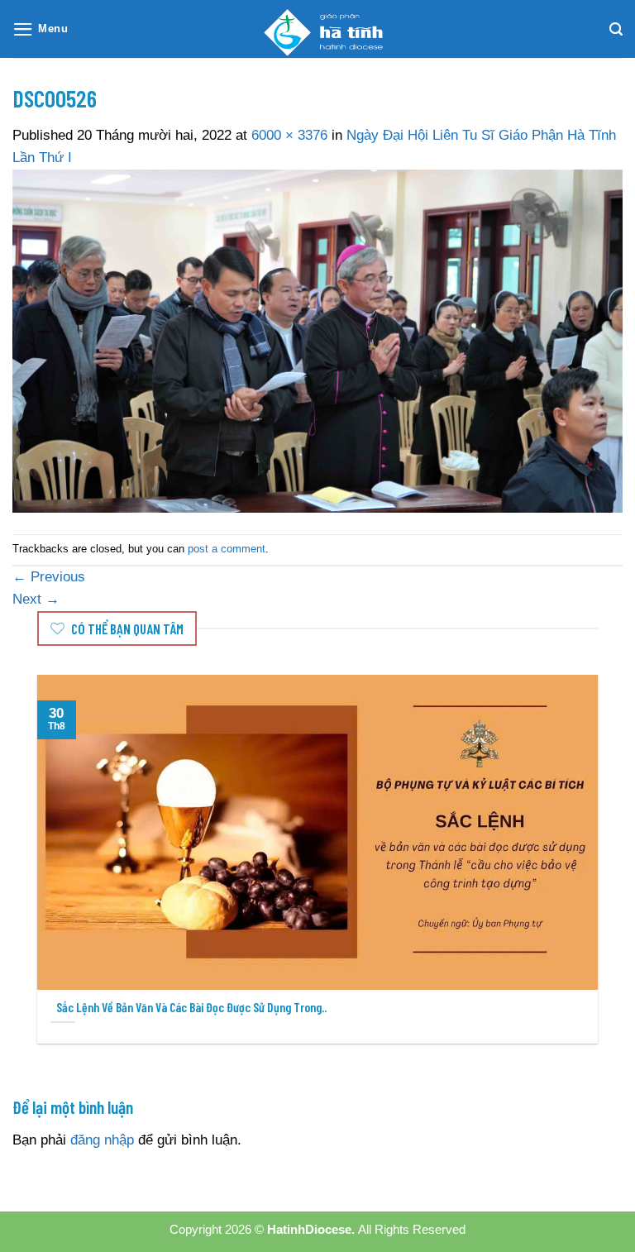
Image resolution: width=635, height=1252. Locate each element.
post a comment (226, 548)
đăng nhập (102, 1140)
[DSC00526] (317, 340)
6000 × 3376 (289, 135)
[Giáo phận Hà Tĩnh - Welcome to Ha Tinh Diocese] (317, 29)
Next (36, 599)
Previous (48, 577)
